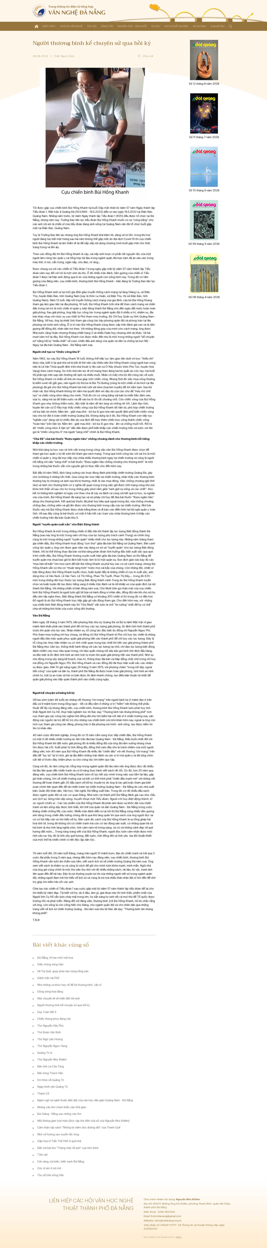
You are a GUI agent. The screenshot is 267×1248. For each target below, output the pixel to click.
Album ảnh (217, 26)
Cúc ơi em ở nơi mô (49, 1168)
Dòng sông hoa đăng (50, 991)
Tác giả (91, 26)
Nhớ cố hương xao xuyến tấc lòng (58, 1134)
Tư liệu (155, 26)
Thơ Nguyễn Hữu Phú (50, 1025)
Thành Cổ (43, 1093)
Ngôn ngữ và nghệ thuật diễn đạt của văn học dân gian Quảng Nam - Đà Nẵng (85, 1100)
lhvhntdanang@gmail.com (166, 1216)
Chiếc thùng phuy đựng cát (54, 1018)
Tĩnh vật (42, 1154)
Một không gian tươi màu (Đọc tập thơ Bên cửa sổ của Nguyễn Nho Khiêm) (83, 1121)
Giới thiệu (49, 26)
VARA (178, 1237)
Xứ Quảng (199, 26)
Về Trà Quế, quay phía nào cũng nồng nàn (62, 971)
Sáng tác (107, 26)
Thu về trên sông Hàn (50, 1175)
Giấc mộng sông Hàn (50, 964)
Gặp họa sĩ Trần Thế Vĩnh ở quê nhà (59, 1141)
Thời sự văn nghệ (71, 26)
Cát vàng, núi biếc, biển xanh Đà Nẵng (60, 1161)
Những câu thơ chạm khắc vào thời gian (61, 1107)
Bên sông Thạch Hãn (50, 1073)
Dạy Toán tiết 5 (46, 1012)
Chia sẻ (148, 56)
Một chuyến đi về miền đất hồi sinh (58, 998)
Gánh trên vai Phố (48, 978)
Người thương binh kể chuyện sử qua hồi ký (63, 1005)
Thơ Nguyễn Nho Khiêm (51, 1059)
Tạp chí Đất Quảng (176, 26)
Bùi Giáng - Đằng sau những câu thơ (59, 1114)
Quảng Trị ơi (44, 1053)
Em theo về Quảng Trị (50, 1080)
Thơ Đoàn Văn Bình (49, 1032)
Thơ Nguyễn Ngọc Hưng (52, 1046)
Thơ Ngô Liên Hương (50, 1039)
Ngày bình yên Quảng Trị (52, 1086)
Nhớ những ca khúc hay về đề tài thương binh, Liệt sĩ (69, 985)
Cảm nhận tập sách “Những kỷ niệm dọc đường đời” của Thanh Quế (78, 1127)
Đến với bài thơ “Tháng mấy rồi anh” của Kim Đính (67, 1148)
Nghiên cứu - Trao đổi (132, 26)
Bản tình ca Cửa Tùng (50, 1066)
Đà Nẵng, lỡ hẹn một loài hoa (55, 957)
